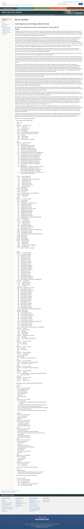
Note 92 (76, 116)
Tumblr (42, 519)
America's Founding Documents (75, 8)
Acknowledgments (5, 24)
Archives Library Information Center (7, 509)
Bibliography (4, 33)
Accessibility (31, 524)
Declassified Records (33, 505)
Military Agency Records (43, 14)
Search (80, 4)
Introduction (4, 26)
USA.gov (57, 524)
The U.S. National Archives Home (17, 4)
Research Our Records (8, 8)
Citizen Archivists (66, 1)
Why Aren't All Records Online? (35, 508)
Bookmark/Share (74, 1)
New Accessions (46, 501)
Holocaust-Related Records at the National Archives (23, 14)
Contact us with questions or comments (8, 492)
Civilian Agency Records (6, 29)
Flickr (48, 519)
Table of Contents (6, 28)
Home (3, 14)
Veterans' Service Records (25, 8)
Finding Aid (36, 14)
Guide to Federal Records (34, 503)
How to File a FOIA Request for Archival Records (35, 510)
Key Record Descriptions (6, 32)
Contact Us (80, 1)
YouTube (44, 519)
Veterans (17, 506)
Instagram (40, 519)
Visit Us (59, 8)
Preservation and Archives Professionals (20, 503)
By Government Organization (7, 503)
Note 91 (48, 103)
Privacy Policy (37, 524)
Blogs (46, 519)
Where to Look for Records (34, 506)
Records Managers (19, 505)
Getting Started (32, 500)
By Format (4, 501)
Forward (3, 23)
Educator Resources (42, 8)
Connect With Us (42, 517)
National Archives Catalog (6, 504)
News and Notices (46, 500)
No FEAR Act (53, 524)
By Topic (3, 500)
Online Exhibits (4, 511)
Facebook (36, 519)
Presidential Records (6, 505)
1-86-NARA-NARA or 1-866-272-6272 (42, 527)
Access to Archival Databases (7, 507)
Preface (3, 22)
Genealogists (18, 500)
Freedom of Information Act (45, 524)
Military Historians (19, 501)
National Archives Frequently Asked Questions (34, 502)
